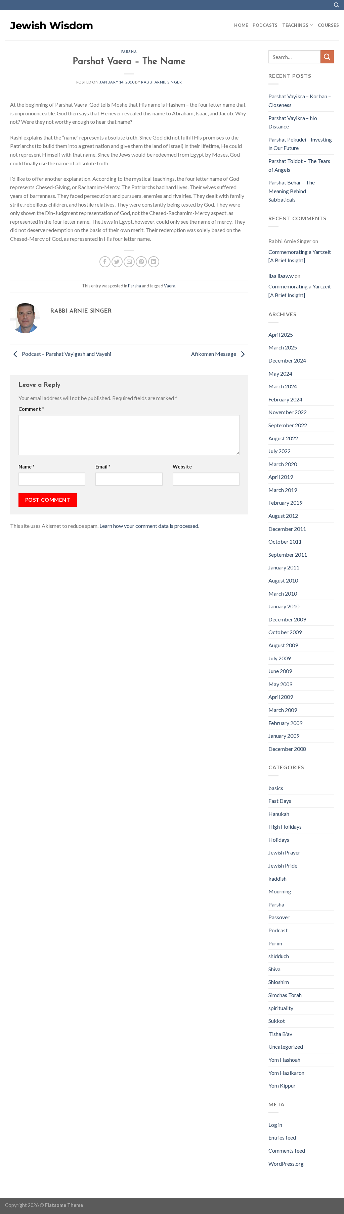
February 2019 (285, 502)
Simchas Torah (285, 995)
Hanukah (278, 814)
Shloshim (278, 982)
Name (26, 467)
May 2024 (280, 373)
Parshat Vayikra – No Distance (292, 122)
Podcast (278, 930)
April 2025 (280, 334)
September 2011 (287, 554)
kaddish (277, 878)
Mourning (279, 891)
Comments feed (286, 1150)
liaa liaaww (281, 276)
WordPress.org (286, 1163)
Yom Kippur (282, 1085)
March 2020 (282, 464)
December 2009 (287, 619)
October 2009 (285, 632)
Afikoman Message (214, 354)
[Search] (336, 5)
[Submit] (327, 56)
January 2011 (283, 567)
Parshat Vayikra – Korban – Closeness (299, 100)
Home (241, 25)
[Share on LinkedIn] (153, 261)
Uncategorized (285, 1046)
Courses (328, 25)
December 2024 (287, 360)
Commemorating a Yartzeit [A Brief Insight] (299, 256)
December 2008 (287, 749)
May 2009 (280, 684)
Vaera (169, 285)
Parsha (129, 52)
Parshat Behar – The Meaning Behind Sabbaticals (291, 191)
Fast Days (279, 800)
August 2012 (283, 515)
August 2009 (283, 645)
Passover (279, 917)
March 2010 (282, 593)
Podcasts (265, 25)
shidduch (278, 956)
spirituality (280, 1008)
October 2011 (285, 541)
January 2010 (283, 606)
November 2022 (287, 412)
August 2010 (283, 580)
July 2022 (279, 451)
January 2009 (283, 735)
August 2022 (283, 438)
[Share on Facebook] (105, 261)
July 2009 (279, 658)
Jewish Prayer (284, 852)
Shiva (274, 969)
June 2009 (280, 671)
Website (182, 467)
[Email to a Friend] (129, 261)
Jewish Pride (282, 865)
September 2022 (287, 425)
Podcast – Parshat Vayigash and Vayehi (66, 354)
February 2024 (285, 399)
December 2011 (287, 529)
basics (275, 788)
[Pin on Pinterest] (141, 261)
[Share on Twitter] (117, 261)
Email (102, 467)
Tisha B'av (280, 1034)
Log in (275, 1124)
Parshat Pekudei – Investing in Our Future (300, 143)
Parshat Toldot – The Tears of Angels (299, 165)
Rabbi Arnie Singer (161, 82)
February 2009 (285, 723)
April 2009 (280, 697)
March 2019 (282, 490)
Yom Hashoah (284, 1059)
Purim (275, 943)
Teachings (295, 25)
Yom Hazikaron (286, 1072)
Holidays (278, 839)
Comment (31, 409)
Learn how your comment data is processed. (149, 525)
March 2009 (282, 710)
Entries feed (282, 1137)
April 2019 (280, 477)
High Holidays (285, 826)
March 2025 (282, 347)
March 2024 (282, 386)
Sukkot (276, 1020)
